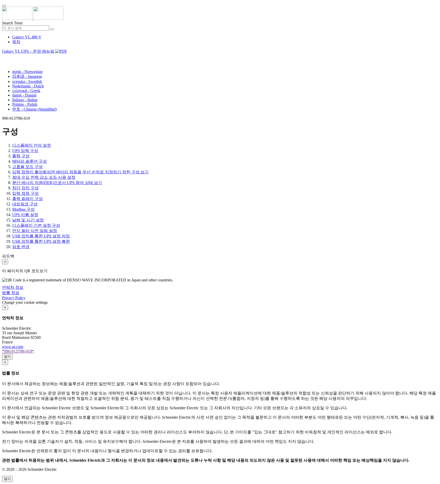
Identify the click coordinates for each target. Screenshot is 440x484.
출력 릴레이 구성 (27, 198)
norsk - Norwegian (27, 71)
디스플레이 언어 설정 (31, 145)
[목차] (4, 57)
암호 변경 (21, 247)
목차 (16, 42)
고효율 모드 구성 (27, 166)
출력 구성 (21, 156)
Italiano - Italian (24, 100)
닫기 (7, 356)
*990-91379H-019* (18, 351)
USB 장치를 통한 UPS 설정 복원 (41, 241)
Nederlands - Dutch (28, 86)
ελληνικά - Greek (26, 90)
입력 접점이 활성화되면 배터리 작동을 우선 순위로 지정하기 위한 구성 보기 (80, 172)
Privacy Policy (13, 298)
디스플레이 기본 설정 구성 (36, 225)
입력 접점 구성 (25, 193)
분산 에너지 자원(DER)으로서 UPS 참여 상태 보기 (57, 182)
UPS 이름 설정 (25, 215)
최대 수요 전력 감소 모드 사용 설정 (43, 177)
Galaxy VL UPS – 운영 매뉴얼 (28, 51)
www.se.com (12, 346)
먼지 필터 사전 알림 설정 (34, 231)
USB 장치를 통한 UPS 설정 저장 (41, 236)
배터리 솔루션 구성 (29, 161)
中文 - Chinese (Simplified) (34, 109)
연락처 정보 (12, 287)
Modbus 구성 (23, 209)
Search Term (12, 23)
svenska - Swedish (27, 81)
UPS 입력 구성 (25, 150)
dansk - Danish (24, 95)
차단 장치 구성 (25, 188)
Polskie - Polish (24, 104)
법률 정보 (10, 293)
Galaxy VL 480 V (27, 37)
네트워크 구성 (25, 204)
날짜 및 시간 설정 (28, 220)
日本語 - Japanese (27, 76)
